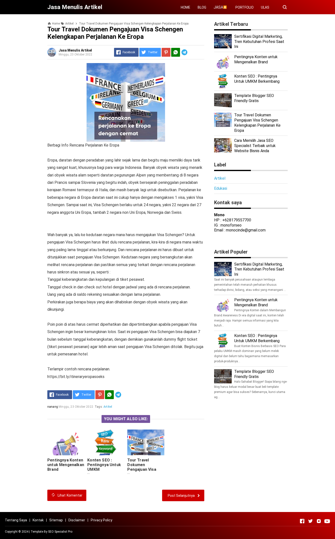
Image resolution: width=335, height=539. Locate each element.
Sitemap (56, 520)
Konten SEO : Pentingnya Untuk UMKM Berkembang (257, 79)
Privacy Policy (101, 520)
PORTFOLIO (244, 7)
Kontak (38, 520)
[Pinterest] (166, 52)
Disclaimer (76, 520)
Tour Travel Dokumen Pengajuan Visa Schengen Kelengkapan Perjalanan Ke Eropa (141, 474)
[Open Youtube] (327, 521)
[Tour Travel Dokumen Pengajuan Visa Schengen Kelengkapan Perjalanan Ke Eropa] (145, 442)
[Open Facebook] (302, 521)
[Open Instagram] (319, 521)
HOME (185, 7)
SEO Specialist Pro (60, 531)
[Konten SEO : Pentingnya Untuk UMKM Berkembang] (105, 442)
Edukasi (220, 188)
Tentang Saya (16, 520)
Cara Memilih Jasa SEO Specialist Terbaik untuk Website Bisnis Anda (255, 145)
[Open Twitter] (310, 521)
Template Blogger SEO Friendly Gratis (254, 98)
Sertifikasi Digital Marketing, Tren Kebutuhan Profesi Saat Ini (259, 41)
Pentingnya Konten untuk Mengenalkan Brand (65, 465)
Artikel (107, 406)
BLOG (202, 7)
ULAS (265, 7)
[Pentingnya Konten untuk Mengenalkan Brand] (65, 442)
